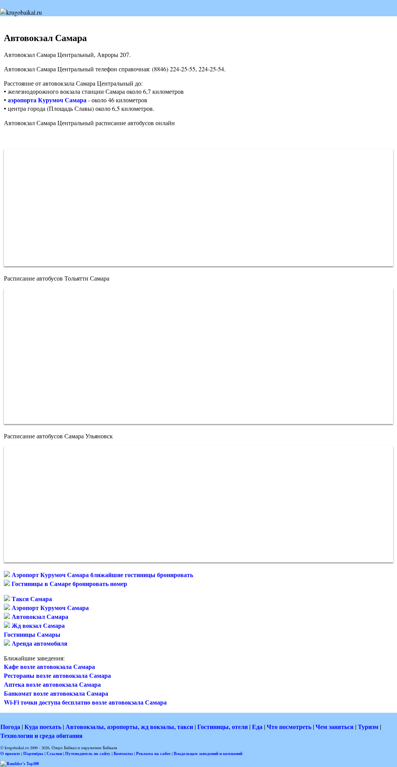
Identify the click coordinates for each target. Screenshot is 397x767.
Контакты (123, 753)
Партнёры (33, 753)
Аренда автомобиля (38, 643)
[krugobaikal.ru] (21, 12)
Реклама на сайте (153, 753)
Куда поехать (42, 726)
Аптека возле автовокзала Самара (52, 684)
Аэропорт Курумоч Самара (49, 607)
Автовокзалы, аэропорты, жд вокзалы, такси (129, 726)
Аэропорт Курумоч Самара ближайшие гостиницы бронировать (101, 574)
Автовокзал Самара (39, 616)
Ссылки (54, 753)
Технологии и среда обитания (41, 735)
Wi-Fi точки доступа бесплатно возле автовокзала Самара (85, 702)
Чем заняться (335, 726)
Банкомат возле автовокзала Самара (56, 693)
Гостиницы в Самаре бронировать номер (68, 583)
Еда (257, 726)
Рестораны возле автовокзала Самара (57, 675)
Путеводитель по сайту (87, 753)
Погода (10, 726)
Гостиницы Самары (32, 634)
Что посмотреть (289, 726)
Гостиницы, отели (222, 726)
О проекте (10, 753)
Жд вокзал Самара (37, 625)
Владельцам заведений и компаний (208, 753)
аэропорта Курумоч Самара (47, 99)
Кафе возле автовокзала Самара (49, 666)
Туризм (368, 726)
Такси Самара (31, 598)
